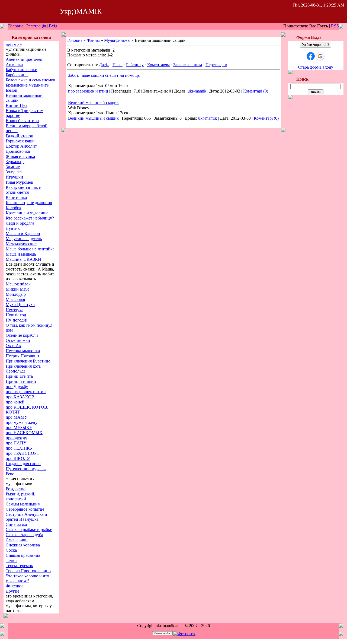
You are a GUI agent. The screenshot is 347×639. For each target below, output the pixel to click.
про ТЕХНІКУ (19, 448)
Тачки (11, 560)
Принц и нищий (21, 381)
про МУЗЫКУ (19, 427)
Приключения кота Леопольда (23, 368)
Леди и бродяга (20, 223)
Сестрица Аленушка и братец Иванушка (26, 517)
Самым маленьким (23, 504)
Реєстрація (36, 26)
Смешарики (17, 540)
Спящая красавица (23, 555)
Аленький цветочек (24, 59)
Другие (12, 591)
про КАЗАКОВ (20, 397)
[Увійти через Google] (320, 56)
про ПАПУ (16, 443)
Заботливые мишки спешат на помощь (104, 75)
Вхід (53, 26)
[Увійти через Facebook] (311, 56)
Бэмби (11, 90)
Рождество (15, 489)
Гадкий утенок (19, 135)
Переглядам (216, 64)
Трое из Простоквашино (28, 570)
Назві (118, 64)
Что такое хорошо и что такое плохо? (27, 578)
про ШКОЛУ (18, 458)
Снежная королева (23, 545)
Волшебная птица (22, 120)
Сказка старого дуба (24, 534)
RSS (335, 26)
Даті (103, 64)
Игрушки (14, 177)
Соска (11, 550)
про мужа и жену (21, 422)
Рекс (10, 474)
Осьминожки (18, 340)
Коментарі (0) (255, 91)
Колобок (13, 207)
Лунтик (13, 228)
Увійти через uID (315, 45)
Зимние (13, 166)
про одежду (16, 437)
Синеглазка (16, 524)
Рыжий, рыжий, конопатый (20, 496)
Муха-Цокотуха (20, 304)
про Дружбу (17, 386)
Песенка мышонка (23, 350)
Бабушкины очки (21, 69)
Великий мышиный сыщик (93, 102)
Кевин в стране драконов (29, 202)
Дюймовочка (18, 151)
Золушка (14, 172)
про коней (15, 402)
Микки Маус (17, 289)
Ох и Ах (13, 345)
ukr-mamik (197, 91)
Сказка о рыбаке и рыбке (29, 529)
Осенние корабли (22, 335)
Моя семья (15, 299)
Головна (15, 26)
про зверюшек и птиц (26, 391)
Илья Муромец (19, 182)
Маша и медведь (21, 254)
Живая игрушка (20, 156)
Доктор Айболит (21, 146)
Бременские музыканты (28, 85)
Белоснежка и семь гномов (30, 80)
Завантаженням (187, 64)
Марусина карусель (24, 238)
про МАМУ (16, 417)
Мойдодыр (16, 294)
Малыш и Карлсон (23, 233)
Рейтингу (135, 64)
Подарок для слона (23, 463)
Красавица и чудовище (27, 213)
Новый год (16, 315)
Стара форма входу (315, 67)
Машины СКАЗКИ (23, 259)
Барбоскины (17, 74)
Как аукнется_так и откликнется (23, 190)
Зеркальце (15, 161)
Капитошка (16, 197)
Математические (21, 243)
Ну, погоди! (16, 320)
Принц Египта (19, 376)
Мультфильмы (117, 40)
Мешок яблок (18, 284)
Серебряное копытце (25, 509)
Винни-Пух (16, 105)
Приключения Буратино (28, 361)
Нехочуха (14, 309)
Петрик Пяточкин (22, 356)
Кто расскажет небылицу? (30, 218)
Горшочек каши (20, 141)
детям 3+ (14, 44)
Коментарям (158, 64)
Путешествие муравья (26, 468)
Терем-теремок (19, 565)
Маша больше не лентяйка (30, 249)
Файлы (93, 40)
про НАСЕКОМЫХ (24, 432)
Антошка (14, 64)
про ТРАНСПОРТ (22, 453)
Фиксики (14, 586)
